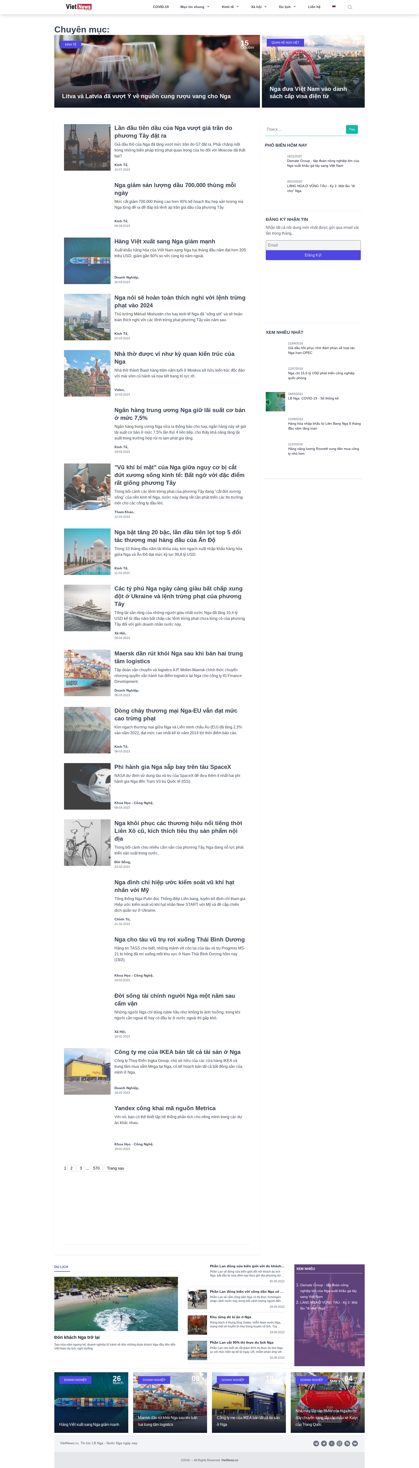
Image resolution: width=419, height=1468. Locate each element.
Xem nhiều (305, 1269)
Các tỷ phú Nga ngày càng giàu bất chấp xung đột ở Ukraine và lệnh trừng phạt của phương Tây (178, 596)
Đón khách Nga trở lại (77, 1337)
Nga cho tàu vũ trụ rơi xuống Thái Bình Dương (179, 939)
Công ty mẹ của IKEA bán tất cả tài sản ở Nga (177, 1052)
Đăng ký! (313, 255)
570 (96, 1168)
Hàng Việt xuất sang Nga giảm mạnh (164, 241)
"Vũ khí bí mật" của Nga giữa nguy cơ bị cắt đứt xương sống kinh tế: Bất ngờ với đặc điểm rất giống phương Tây (179, 475)
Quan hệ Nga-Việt (285, 42)
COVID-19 (161, 7)
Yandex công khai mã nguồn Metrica (165, 1108)
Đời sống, (122, 862)
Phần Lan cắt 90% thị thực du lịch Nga (242, 1342)
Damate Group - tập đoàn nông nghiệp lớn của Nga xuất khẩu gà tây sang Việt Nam (328, 1291)
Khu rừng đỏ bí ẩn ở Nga (230, 1317)
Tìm (352, 129)
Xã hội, (120, 633)
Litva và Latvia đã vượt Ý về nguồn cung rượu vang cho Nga (146, 96)
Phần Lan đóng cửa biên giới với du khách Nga (245, 1266)
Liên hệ (314, 7)
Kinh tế (70, 44)
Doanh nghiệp (75, 1380)
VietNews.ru (229, 1460)
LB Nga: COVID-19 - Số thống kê (313, 398)
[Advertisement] (313, 291)
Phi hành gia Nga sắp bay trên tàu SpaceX (172, 767)
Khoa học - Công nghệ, (133, 803)
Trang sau (115, 1168)
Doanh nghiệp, (126, 277)
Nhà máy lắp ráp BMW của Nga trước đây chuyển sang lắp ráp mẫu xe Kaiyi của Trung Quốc (327, 1418)
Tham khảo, (124, 512)
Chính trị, (122, 919)
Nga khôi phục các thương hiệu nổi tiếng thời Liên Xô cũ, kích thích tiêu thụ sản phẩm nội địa (178, 831)
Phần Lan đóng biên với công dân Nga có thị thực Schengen (247, 1291)
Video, (119, 390)
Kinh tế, (121, 165)
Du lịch (61, 1267)
